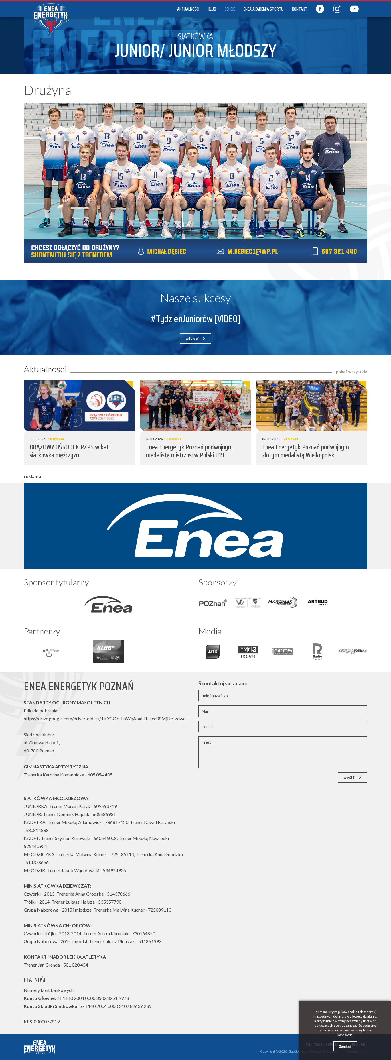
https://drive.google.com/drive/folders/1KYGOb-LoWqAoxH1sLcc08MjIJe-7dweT (106, 718)
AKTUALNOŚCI (188, 9)
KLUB (212, 9)
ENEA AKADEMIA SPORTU (263, 9)
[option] (108, 602)
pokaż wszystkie (351, 371)
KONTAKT (299, 9)
